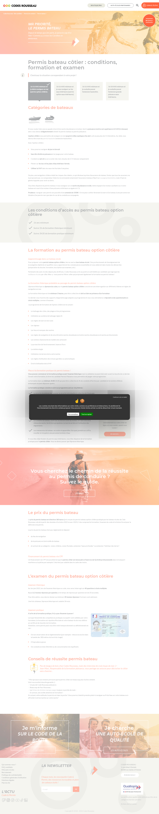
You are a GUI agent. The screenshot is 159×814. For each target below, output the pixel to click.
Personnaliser (73, 414)
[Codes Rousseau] (19, 5)
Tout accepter (86, 414)
